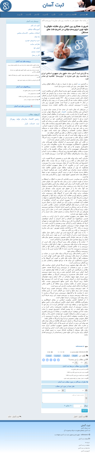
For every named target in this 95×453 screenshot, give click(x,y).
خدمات (28, 14)
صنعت (49, 356)
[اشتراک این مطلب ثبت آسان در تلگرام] (58, 360)
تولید (18, 119)
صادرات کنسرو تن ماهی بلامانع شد (79, 369)
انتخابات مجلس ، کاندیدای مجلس (28, 33)
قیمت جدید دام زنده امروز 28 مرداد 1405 (77, 372)
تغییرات (44, 14)
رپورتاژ (19, 14)
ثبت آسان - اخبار (80, 416)
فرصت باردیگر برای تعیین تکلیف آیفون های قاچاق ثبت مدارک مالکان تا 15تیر (24, 71)
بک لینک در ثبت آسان (84, 448)
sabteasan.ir (80, 346)
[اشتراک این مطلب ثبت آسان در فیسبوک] (54, 360)
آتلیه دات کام (35, 25)
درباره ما (87, 442)
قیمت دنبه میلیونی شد (33, 93)
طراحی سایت (35, 44)
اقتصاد (64, 112)
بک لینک (37, 37)
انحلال (36, 14)
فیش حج (37, 48)
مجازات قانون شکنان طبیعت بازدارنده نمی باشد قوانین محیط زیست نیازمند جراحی (23, 66)
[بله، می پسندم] (86, 362)
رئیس (37, 119)
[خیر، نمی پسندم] (76, 362)
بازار (26, 124)
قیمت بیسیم (36, 51)
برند (52, 14)
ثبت (60, 14)
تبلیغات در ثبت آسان (84, 445)
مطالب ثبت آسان (70, 14)
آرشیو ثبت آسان (85, 451)
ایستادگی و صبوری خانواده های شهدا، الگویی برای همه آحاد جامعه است (24, 76)
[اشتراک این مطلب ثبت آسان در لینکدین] (47, 360)
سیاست (57, 356)
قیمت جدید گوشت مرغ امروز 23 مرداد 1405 (76, 375)
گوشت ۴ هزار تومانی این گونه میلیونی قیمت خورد (75, 378)
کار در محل (36, 55)
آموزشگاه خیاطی (34, 29)
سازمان (66, 356)
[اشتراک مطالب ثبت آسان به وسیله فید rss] (43, 360)
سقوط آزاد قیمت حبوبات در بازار (31, 99)
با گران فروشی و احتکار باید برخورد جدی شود (28, 80)
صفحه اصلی (83, 14)
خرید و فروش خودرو (32, 40)
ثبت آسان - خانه (13, 416)
